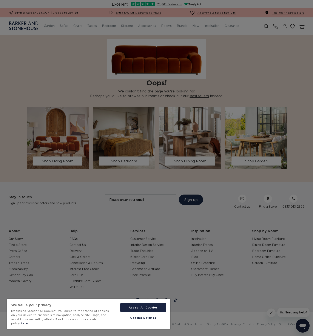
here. (25, 323)
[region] (88, 314)
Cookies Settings (143, 317)
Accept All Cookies (143, 307)
